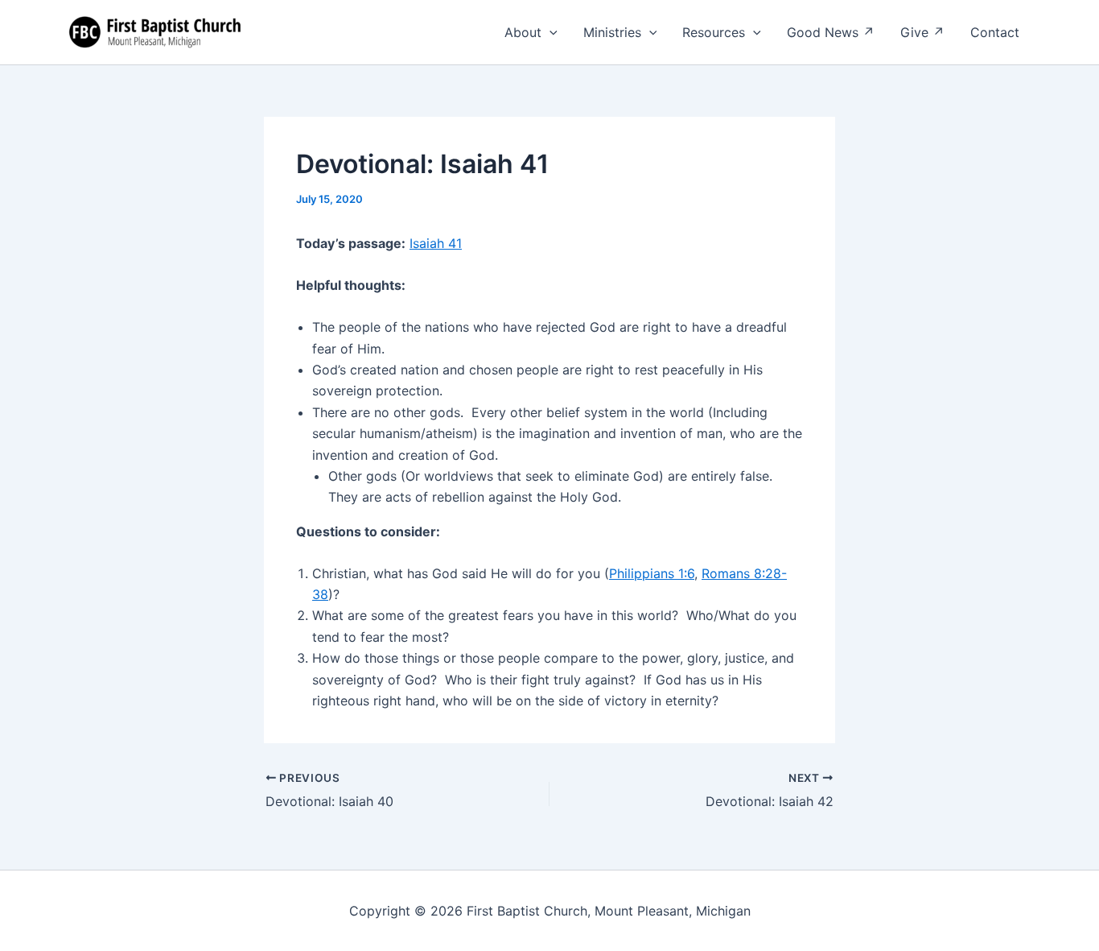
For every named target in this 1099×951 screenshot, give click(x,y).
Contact (994, 32)
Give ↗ (922, 32)
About (522, 32)
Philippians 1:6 (651, 573)
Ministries (612, 32)
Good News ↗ (831, 32)
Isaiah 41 (436, 243)
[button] (549, 32)
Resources (713, 32)
